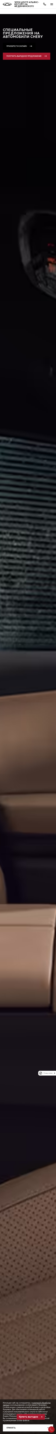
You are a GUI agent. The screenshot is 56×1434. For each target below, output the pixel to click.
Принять (11, 1428)
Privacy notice (48, 1073)
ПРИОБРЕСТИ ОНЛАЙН (16, 46)
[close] (54, 1073)
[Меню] (51, 4)
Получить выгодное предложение (23, 56)
